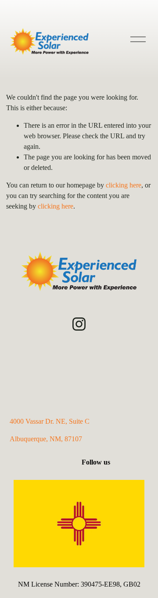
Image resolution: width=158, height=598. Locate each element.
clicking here (123, 185)
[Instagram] (79, 324)
